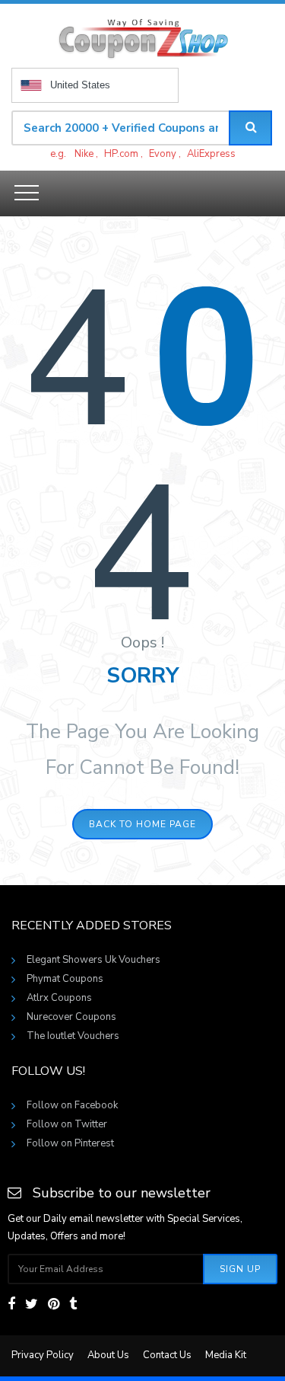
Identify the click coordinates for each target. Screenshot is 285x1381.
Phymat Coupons (65, 979)
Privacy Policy (42, 1355)
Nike (83, 154)
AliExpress (211, 154)
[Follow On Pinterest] (53, 1304)
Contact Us (167, 1355)
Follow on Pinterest (70, 1143)
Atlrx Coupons (59, 998)
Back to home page (142, 824)
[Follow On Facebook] (11, 1304)
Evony (162, 154)
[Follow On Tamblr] (73, 1304)
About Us (108, 1355)
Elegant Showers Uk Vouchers (93, 960)
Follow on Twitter (67, 1124)
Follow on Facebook (72, 1105)
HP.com (121, 154)
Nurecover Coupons (71, 1017)
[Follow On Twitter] (31, 1304)
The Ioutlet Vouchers (73, 1036)
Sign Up (240, 1269)
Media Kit (225, 1355)
